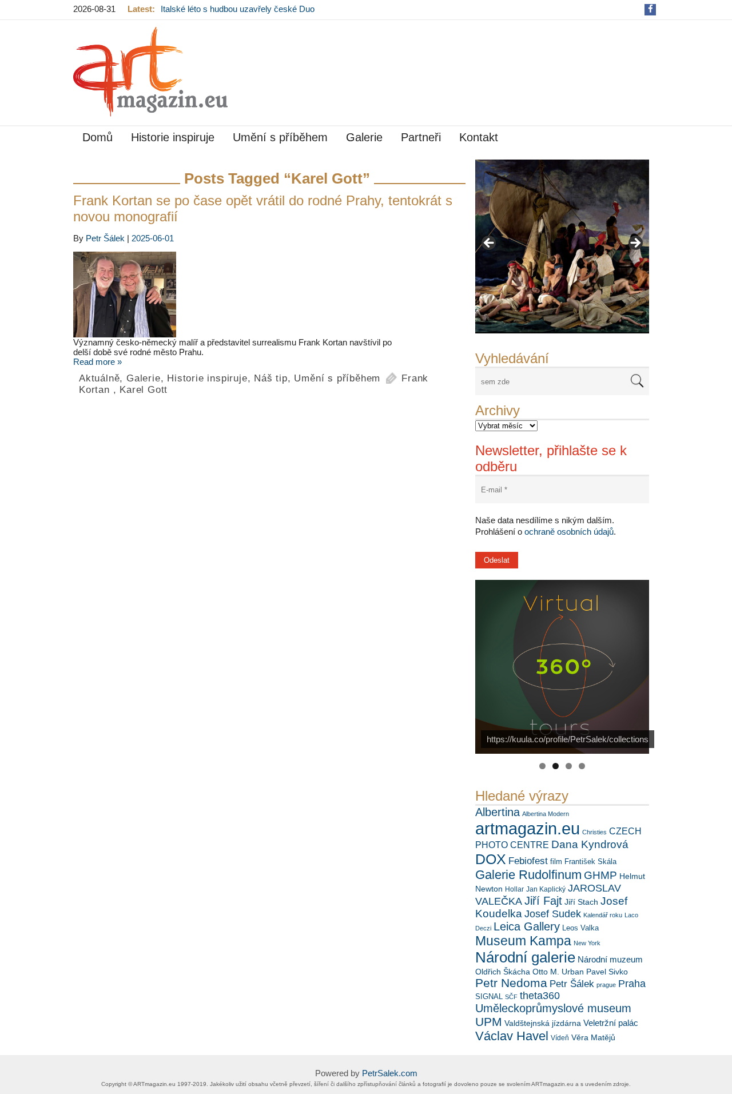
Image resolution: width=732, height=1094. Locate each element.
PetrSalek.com (389, 1073)
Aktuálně (99, 378)
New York (587, 943)
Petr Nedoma (511, 982)
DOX (490, 859)
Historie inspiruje (172, 137)
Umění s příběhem (280, 137)
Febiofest (528, 860)
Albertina (497, 812)
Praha (632, 983)
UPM (488, 1021)
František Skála (590, 861)
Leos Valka (580, 928)
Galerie (364, 137)
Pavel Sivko (607, 971)
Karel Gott (144, 389)
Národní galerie (525, 957)
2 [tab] (555, 766)
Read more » (97, 362)
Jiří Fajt (543, 900)
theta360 (540, 995)
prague (606, 984)
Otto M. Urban (558, 971)
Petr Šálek (572, 983)
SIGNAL (489, 996)
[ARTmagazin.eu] (150, 72)
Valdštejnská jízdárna (542, 1023)
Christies (594, 832)
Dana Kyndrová (589, 844)
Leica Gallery (527, 926)
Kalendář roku (602, 915)
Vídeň (560, 1038)
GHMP (600, 875)
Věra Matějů (593, 1037)
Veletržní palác (610, 1023)
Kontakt (478, 137)
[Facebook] (650, 9)
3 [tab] (569, 766)
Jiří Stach (581, 901)
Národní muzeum (610, 959)
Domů (97, 137)
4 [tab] (582, 766)
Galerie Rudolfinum (528, 875)
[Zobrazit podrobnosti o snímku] (562, 246)
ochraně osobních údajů (569, 531)
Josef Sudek (552, 914)
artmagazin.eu (527, 828)
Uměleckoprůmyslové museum (553, 1008)
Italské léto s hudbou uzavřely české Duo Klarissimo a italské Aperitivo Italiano (238, 13)
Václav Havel (511, 1036)
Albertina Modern (545, 813)
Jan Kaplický (546, 889)
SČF (511, 996)
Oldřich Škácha (502, 971)
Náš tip (271, 378)
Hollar (514, 889)
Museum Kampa (523, 940)
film (556, 861)
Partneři (421, 137)
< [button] (489, 243)
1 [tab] (542, 766)
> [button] (634, 243)
